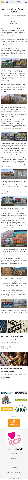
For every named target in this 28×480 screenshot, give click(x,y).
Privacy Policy (14, 467)
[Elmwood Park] (21, 400)
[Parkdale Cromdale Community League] (7, 410)
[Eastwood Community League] (7, 404)
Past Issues (14, 465)
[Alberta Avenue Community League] (21, 393)
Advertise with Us (14, 460)
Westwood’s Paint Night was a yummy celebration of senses (13, 374)
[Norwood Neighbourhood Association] (7, 393)
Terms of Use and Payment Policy (14, 472)
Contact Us (14, 458)
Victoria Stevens (14, 21)
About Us (14, 456)
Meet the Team (14, 453)
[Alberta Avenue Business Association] (14, 426)
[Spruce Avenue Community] (21, 411)
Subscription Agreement (14, 470)
